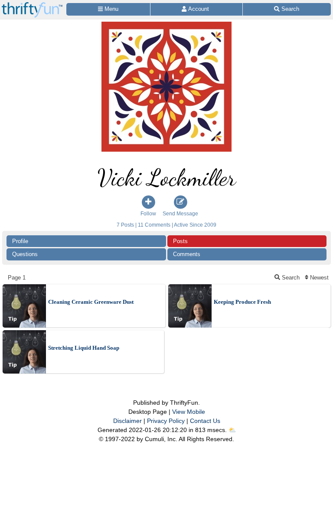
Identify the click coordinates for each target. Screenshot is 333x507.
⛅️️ (232, 429)
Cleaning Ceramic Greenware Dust (91, 302)
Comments (186, 254)
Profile (20, 241)
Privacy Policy (166, 420)
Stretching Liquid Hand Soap (83, 347)
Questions (25, 254)
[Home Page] (32, 5)
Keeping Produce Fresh (242, 302)
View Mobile (188, 411)
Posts (180, 241)
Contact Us (205, 420)
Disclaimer (127, 420)
